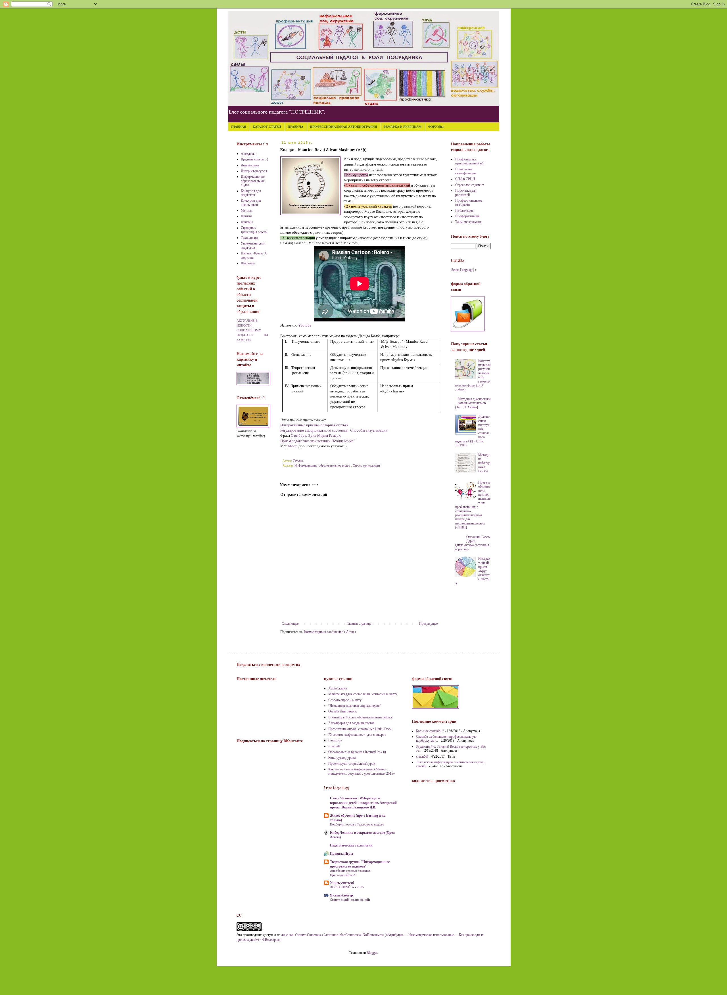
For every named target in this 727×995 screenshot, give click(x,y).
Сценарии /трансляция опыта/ (254, 230)
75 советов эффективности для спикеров (357, 735)
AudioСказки (337, 688)
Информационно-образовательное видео (322, 465)
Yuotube (304, 325)
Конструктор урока (342, 758)
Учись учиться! (342, 883)
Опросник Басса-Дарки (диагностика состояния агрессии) (472, 543)
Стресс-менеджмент (366, 465)
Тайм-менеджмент (468, 222)
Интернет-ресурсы (254, 171)
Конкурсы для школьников (251, 202)
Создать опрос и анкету (345, 700)
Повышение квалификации (465, 171)
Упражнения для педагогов (252, 245)
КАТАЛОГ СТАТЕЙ (267, 126)
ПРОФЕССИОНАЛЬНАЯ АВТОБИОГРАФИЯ (343, 126)
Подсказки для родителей (466, 193)
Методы (246, 210)
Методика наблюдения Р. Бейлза (484, 463)
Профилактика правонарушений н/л (469, 161)
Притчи (246, 216)
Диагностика (250, 165)
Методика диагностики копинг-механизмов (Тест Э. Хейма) (473, 403)
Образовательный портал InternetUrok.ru (357, 752)
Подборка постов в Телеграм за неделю (357, 824)
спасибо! (422, 756)
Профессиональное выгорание (468, 202)
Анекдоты (248, 154)
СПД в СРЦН (465, 179)
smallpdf (334, 746)
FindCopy (335, 740)
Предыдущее (428, 624)
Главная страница (358, 624)
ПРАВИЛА (295, 126)
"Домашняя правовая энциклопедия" (354, 706)
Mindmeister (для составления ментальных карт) (362, 694)
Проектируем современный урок (351, 764)
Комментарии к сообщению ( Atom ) (330, 632)
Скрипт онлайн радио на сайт (350, 899)
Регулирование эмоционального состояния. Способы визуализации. (334, 430)
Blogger (372, 953)
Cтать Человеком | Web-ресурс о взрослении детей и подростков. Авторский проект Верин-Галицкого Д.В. (363, 802)
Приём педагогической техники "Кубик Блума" (317, 441)
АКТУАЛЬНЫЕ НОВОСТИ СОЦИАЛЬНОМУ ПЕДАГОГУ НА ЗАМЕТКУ (252, 330)
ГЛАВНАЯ (238, 126)
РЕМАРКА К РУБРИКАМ (402, 126)
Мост (292, 446)
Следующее (290, 624)
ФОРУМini (436, 126)
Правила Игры (341, 854)
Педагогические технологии (351, 845)
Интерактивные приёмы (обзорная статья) (314, 425)
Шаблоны (248, 263)
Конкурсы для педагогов (251, 193)
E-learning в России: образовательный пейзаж (360, 717)
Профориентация (467, 216)
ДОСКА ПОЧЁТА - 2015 (347, 887)
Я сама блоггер (341, 895)
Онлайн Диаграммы (342, 711)
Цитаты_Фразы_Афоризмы (254, 255)
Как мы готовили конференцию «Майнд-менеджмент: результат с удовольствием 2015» (361, 771)
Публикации (464, 210)
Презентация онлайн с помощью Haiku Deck (359, 729)
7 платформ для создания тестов (351, 723)
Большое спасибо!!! (430, 731)
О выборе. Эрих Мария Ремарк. (316, 435)
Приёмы (247, 222)
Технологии (249, 238)
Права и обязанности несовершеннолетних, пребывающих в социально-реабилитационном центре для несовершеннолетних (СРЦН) (473, 504)
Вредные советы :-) (254, 159)
